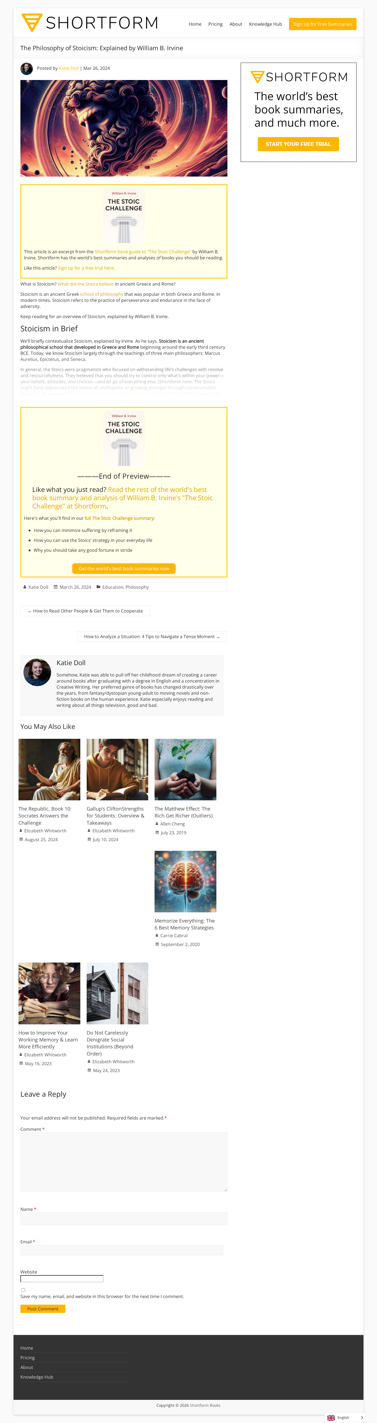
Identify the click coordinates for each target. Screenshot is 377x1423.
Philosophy (137, 587)
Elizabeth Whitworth (45, 831)
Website (28, 1272)
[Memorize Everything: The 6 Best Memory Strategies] (185, 854)
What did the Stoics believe (86, 284)
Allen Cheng (172, 824)
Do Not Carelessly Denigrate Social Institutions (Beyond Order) (110, 1043)
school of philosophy (101, 294)
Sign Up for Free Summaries (323, 24)
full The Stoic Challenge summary (119, 518)
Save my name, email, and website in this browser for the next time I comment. (102, 1296)
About (236, 24)
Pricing (215, 24)
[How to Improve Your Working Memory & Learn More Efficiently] (49, 965)
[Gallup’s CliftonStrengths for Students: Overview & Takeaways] (117, 742)
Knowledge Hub (265, 24)
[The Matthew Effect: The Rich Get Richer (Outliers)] (185, 742)
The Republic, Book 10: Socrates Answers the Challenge (44, 815)
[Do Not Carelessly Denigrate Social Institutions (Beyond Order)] (117, 965)
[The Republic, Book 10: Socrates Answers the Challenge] (49, 742)
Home (195, 24)
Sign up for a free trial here (86, 268)
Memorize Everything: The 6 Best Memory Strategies (185, 924)
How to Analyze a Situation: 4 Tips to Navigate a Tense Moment (152, 636)
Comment (32, 1129)
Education (112, 587)
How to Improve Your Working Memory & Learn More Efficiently (48, 1039)
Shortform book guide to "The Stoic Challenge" (143, 252)
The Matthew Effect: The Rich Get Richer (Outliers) (184, 812)
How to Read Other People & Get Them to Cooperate (85, 611)
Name (28, 1209)
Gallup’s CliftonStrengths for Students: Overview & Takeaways (115, 815)
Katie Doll (69, 68)
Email (27, 1242)
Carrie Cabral (174, 935)
